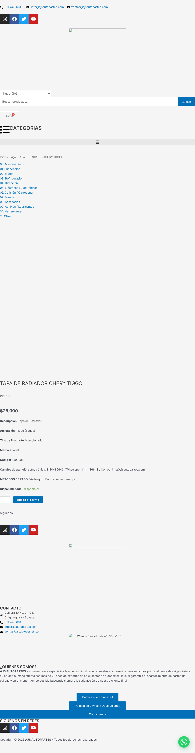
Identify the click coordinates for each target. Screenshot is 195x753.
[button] (97, 142)
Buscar (186, 102)
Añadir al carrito (28, 500)
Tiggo (12, 157)
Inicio (3, 157)
